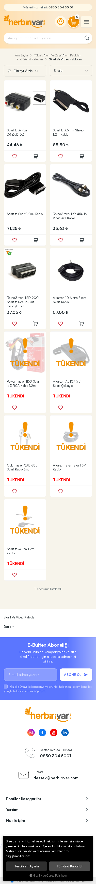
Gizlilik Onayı (18, 686)
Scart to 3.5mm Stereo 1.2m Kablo (68, 132)
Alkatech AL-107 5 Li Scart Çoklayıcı (67, 383)
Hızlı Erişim (15, 820)
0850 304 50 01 (60, 7)
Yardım (12, 809)
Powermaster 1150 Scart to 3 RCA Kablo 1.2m (23, 383)
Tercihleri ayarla (26, 866)
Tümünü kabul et (70, 866)
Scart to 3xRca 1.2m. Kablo (21, 551)
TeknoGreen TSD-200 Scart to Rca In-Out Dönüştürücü (23, 302)
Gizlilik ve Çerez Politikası (50, 875)
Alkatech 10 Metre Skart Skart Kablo (69, 300)
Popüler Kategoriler (23, 798)
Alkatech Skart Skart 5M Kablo (69, 467)
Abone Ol (72, 674)
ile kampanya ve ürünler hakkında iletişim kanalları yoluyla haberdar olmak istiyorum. (48, 689)
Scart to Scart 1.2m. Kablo (25, 214)
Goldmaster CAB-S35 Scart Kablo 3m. (22, 467)
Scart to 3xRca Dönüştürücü (17, 132)
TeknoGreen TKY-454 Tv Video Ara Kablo (70, 216)
